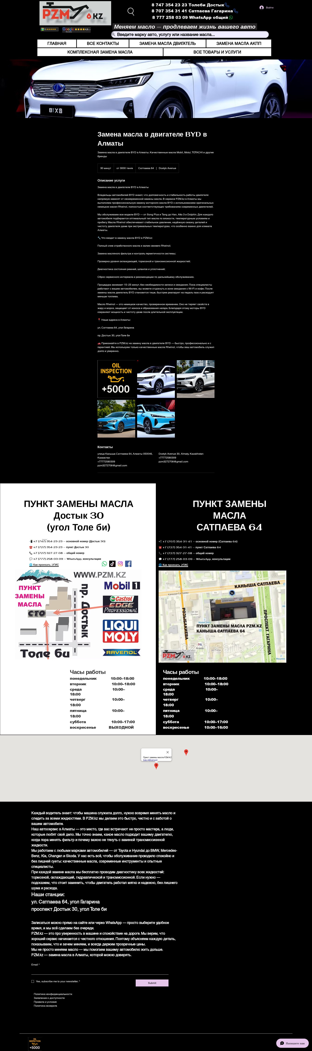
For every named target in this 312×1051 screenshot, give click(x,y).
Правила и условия (45, 1001)
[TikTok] (112, 564)
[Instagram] (181, 992)
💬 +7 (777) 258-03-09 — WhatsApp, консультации (194, 559)
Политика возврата (45, 1005)
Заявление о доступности (49, 997)
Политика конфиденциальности (53, 994)
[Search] (131, 11)
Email (35, 964)
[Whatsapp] (104, 564)
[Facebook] (128, 564)
